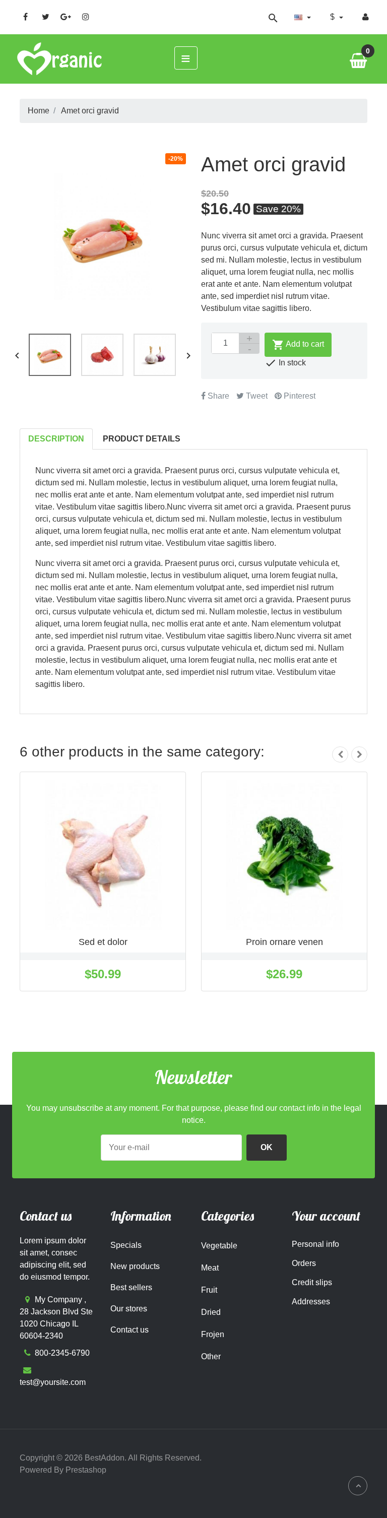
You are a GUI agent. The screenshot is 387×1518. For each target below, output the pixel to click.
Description (56, 438)
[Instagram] (86, 17)
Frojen (212, 1334)
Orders (304, 1263)
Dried (211, 1312)
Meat (210, 1267)
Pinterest (298, 396)
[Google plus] (65, 17)
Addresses (311, 1301)
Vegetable (219, 1245)
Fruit (209, 1290)
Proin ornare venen (284, 942)
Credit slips (312, 1282)
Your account (326, 1216)
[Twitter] (45, 17)
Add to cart (298, 345)
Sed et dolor (103, 942)
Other (211, 1356)
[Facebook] (25, 17)
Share (217, 396)
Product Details (141, 438)
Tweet (256, 396)
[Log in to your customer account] (365, 17)
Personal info (315, 1244)
